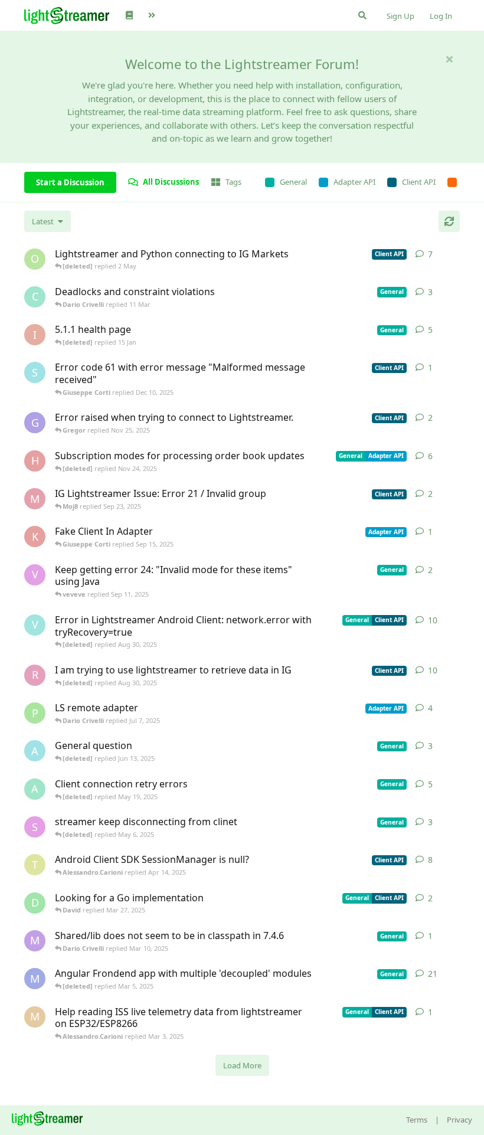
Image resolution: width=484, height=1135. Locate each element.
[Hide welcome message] (449, 59)
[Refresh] (449, 221)
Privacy (459, 1119)
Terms (416, 1119)
